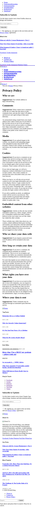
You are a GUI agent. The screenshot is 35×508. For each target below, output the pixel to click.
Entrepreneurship (9, 6)
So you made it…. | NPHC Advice (13, 362)
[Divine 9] (3, 66)
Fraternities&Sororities (11, 4)
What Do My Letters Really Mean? (13, 337)
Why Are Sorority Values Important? (14, 323)
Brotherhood (8, 9)
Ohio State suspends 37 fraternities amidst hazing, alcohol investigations (15, 366)
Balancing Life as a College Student (13, 316)
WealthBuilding (9, 7)
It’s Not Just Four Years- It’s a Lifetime (14, 330)
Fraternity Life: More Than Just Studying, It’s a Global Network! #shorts (17, 464)
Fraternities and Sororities (10, 348)
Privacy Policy (4, 32)
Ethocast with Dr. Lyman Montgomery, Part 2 (14, 40)
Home (6, 2)
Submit (21, 500)
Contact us (7, 60)
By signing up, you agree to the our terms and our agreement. (16, 409)
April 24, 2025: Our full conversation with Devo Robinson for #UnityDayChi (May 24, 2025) (16, 474)
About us (7, 58)
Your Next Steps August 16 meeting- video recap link (16, 44)
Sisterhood (7, 11)
